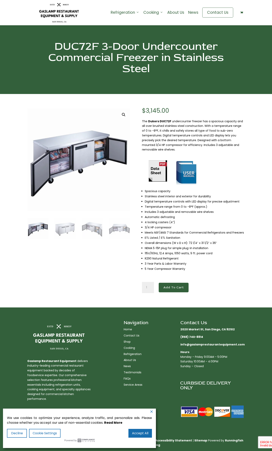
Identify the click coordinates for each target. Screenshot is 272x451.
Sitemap (200, 440)
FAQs (127, 379)
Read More (113, 422)
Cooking (151, 12)
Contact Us (217, 12)
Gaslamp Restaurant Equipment (51, 361)
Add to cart (173, 287)
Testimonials (132, 372)
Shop (127, 342)
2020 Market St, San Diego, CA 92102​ (207, 329)
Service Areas (133, 385)
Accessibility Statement (173, 440)
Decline (17, 433)
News (193, 12)
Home (128, 329)
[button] (123, 114)
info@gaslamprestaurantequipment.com (212, 344)
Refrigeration (123, 12)
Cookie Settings (45, 433)
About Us (175, 12)
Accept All (140, 433)
